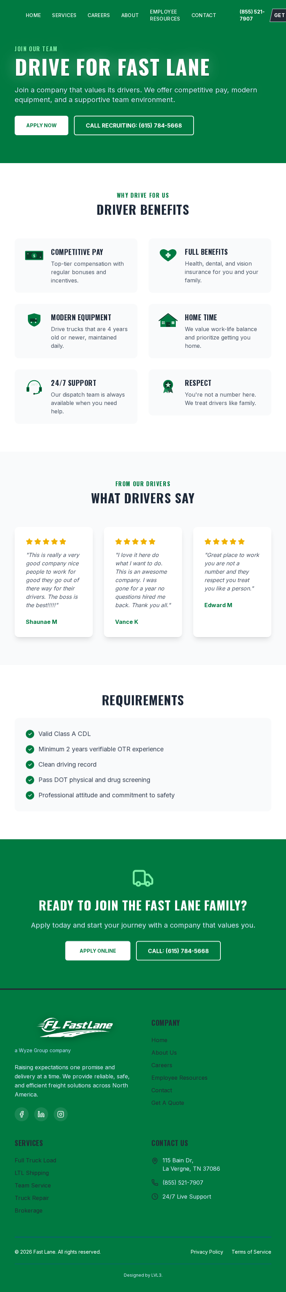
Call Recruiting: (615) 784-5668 (134, 125)
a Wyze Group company (43, 1050)
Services (64, 15)
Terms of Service (251, 1252)
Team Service (33, 1185)
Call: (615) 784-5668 (178, 950)
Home (33, 15)
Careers (99, 15)
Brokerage (29, 1210)
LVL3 (156, 1275)
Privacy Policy (207, 1252)
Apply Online (98, 951)
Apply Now (41, 125)
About (130, 15)
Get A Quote (167, 1102)
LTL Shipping (32, 1172)
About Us (164, 1052)
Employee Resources (165, 15)
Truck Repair (32, 1197)
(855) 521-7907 (252, 15)
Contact (203, 15)
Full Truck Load (35, 1160)
